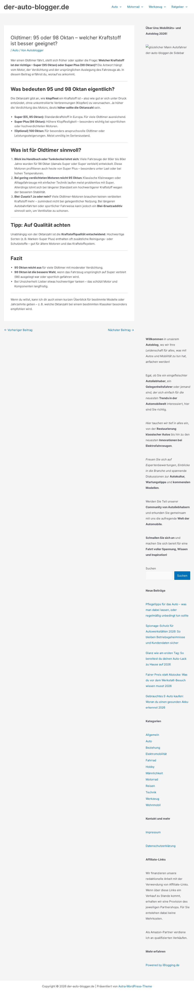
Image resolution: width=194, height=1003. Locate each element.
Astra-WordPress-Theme (135, 986)
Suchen (151, 568)
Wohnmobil (153, 805)
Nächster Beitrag (121, 330)
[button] (119, 6)
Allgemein (152, 735)
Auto (15, 50)
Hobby (150, 767)
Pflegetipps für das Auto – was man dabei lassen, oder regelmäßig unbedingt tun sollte (167, 609)
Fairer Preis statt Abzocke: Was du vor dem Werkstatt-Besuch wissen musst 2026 (166, 680)
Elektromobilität (156, 754)
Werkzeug (152, 799)
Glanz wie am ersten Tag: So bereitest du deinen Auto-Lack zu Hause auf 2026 (166, 658)
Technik (151, 792)
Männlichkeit (154, 773)
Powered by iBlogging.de (162, 965)
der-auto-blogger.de (36, 7)
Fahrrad (151, 760)
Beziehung (153, 747)
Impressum (153, 832)
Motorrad (152, 779)
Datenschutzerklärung (160, 846)
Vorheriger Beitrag (18, 330)
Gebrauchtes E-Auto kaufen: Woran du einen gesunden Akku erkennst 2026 (167, 701)
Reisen (150, 786)
